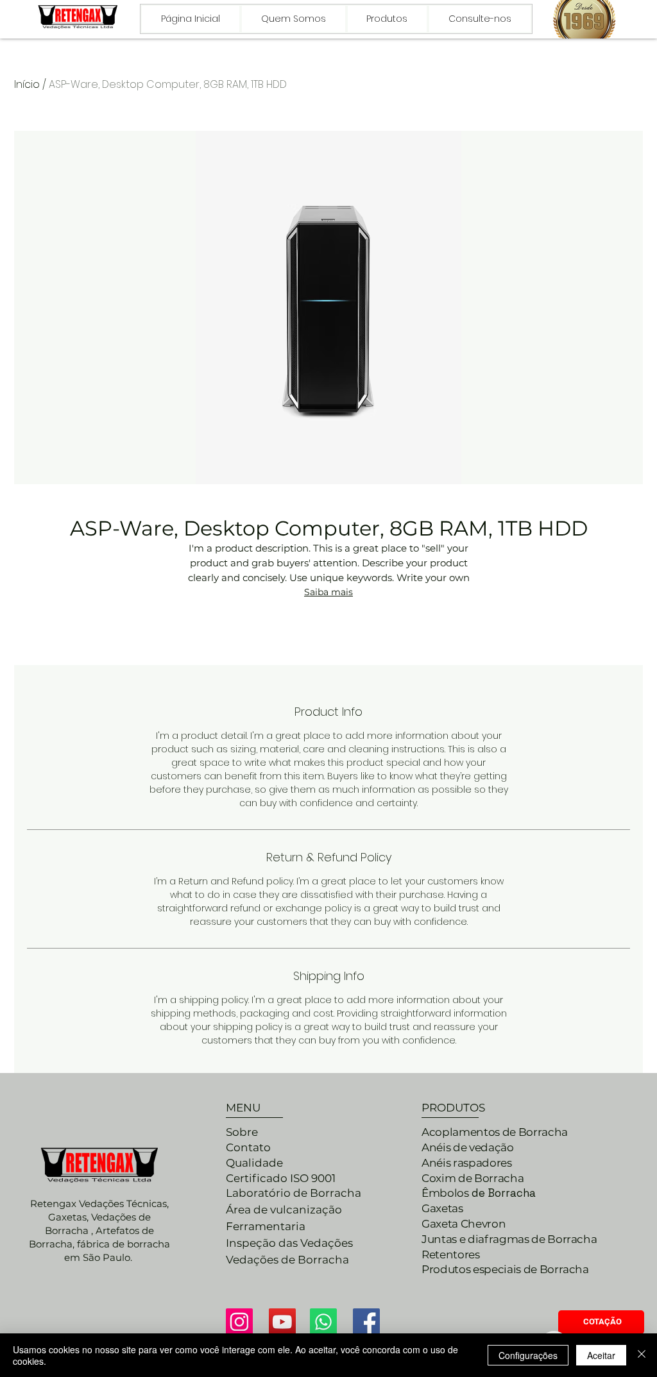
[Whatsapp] (323, 1321)
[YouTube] (282, 1321)
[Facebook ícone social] (366, 1321)
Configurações (528, 1355)
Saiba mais (328, 592)
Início (27, 84)
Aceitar (601, 1355)
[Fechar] (641, 1355)
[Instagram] (239, 1321)
